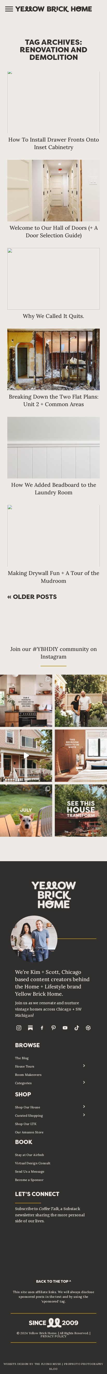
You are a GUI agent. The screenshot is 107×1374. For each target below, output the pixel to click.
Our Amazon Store (29, 1132)
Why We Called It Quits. (53, 315)
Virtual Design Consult (33, 1163)
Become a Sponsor (29, 1180)
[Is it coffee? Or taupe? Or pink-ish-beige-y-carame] (81, 756)
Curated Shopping (29, 1115)
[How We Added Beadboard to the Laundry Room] (53, 447)
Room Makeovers (28, 1075)
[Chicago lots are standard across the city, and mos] (81, 701)
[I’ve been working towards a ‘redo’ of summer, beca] (26, 810)
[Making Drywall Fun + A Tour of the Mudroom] (53, 536)
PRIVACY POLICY (53, 1336)
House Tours (25, 1066)
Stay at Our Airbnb (29, 1155)
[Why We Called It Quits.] (53, 279)
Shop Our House (27, 1107)
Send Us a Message (29, 1171)
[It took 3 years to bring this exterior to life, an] (81, 810)
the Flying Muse (48, 1364)
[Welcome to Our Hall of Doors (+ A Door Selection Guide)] (53, 190)
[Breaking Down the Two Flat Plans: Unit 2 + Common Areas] (53, 359)
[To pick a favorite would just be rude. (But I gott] (26, 701)
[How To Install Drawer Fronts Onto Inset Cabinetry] (53, 102)
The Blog (22, 1058)
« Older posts (32, 597)
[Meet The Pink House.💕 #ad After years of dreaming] (26, 756)
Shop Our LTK (26, 1124)
